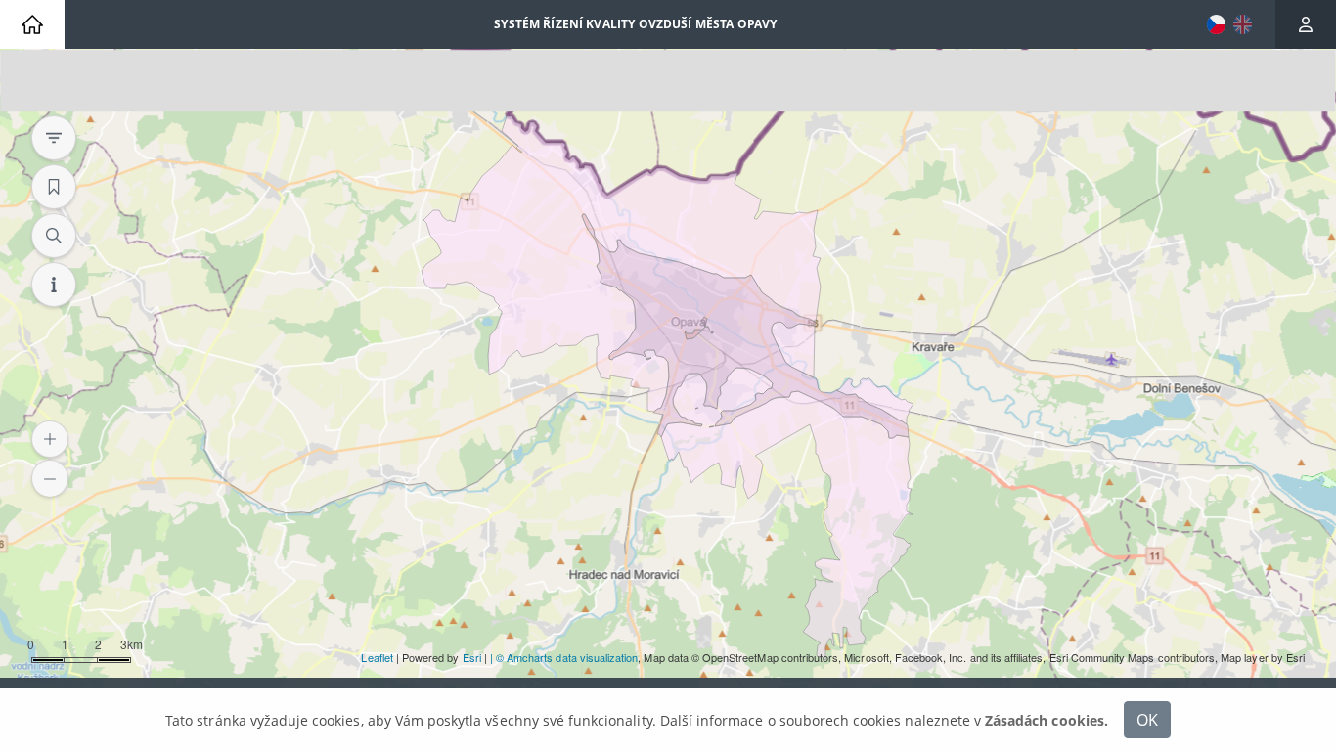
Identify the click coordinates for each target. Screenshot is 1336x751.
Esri (472, 657)
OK (1147, 719)
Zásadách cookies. (1046, 720)
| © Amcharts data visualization (564, 657)
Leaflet (376, 657)
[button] (49, 439)
